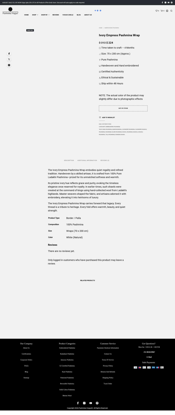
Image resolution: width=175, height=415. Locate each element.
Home (26, 15)
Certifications (26, 354)
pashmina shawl (121, 132)
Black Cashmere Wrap (35, 324)
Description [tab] (69, 160)
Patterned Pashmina (67, 378)
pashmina (102, 132)
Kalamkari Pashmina (67, 354)
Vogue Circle (67, 15)
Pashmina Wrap (76, 170)
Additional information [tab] (87, 160)
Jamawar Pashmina (67, 360)
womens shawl (120, 134)
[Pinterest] (9, 65)
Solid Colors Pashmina (67, 390)
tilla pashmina (110, 134)
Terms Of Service (108, 360)
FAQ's (26, 366)
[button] (157, 11)
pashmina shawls (132, 132)
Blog (79, 15)
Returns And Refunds (108, 372)
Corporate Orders (26, 360)
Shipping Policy (107, 378)
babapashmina (117, 129)
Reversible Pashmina (67, 384)
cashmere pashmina (128, 129)
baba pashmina (107, 129)
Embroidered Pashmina (112, 27)
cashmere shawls (141, 129)
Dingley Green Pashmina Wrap (68, 324)
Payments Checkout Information (108, 348)
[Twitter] (9, 59)
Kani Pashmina (67, 372)
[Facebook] (9, 53)
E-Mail (149, 357)
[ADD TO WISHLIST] (41, 317)
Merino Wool (67, 396)
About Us (88, 15)
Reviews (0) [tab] (104, 160)
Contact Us (108, 354)
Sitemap (26, 378)
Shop (34, 15)
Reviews (55, 15)
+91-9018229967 (149, 352)
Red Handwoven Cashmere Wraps (131, 324)
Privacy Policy (108, 366)
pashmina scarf (110, 132)
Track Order (108, 384)
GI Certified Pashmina (67, 366)
